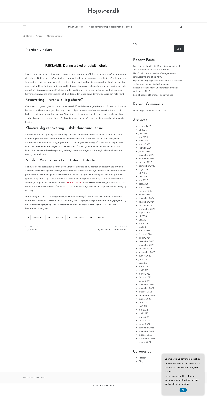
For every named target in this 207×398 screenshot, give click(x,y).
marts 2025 (144, 187)
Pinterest (79, 218)
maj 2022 (143, 309)
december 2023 (146, 241)
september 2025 (147, 166)
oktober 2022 (145, 291)
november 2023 (146, 245)
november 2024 (146, 201)
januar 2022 (144, 324)
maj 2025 (143, 180)
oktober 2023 (145, 248)
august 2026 (145, 126)
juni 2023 (143, 263)
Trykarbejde (31, 229)
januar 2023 (144, 281)
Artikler (142, 357)
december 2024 (146, 198)
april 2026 (143, 140)
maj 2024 (143, 223)
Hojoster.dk (103, 11)
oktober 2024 (145, 205)
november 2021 (146, 331)
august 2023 (145, 255)
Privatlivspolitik (75, 26)
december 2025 (146, 155)
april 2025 (143, 183)
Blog (141, 361)
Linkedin (100, 218)
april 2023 (143, 270)
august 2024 (145, 212)
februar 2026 (145, 147)
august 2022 (145, 299)
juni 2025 (143, 176)
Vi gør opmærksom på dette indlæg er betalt (110, 26)
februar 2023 (145, 277)
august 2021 (145, 342)
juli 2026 (143, 130)
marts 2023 (144, 273)
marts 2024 (144, 230)
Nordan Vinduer (74, 182)
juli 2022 (143, 302)
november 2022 (146, 288)
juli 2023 (143, 259)
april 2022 (143, 313)
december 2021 (146, 327)
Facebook (38, 218)
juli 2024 (143, 216)
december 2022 (146, 284)
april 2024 (143, 227)
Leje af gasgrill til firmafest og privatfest (153, 95)
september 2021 (147, 338)
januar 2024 (144, 237)
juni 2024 (143, 219)
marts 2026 (144, 144)
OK (183, 390)
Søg (135, 43)
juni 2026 (143, 133)
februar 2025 (145, 191)
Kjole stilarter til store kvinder (112, 229)
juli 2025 (143, 173)
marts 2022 (144, 317)
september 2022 (147, 295)
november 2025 (146, 158)
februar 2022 (145, 320)
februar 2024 (145, 234)
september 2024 (147, 209)
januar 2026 (144, 151)
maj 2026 (143, 137)
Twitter (58, 218)
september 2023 (147, 252)
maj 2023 (143, 266)
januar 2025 (144, 194)
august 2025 (145, 169)
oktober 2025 (145, 162)
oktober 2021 (145, 335)
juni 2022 (143, 306)
